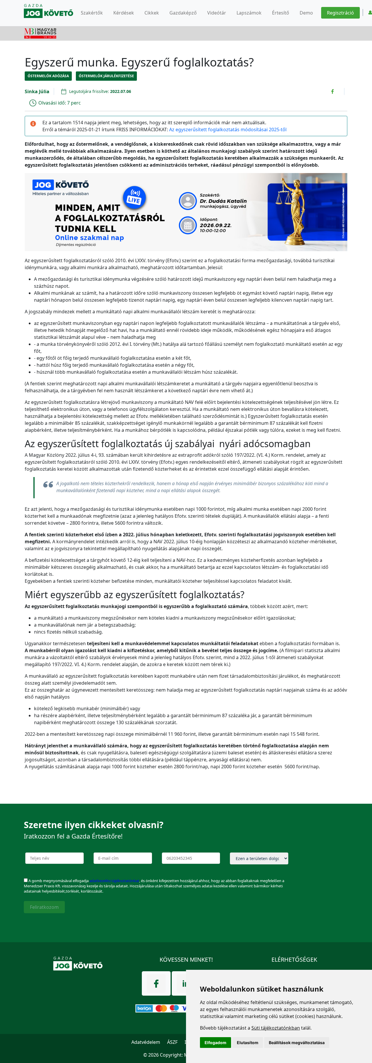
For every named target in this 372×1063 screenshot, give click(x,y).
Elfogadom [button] (215, 1042)
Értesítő (280, 13)
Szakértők (92, 13)
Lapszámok (249, 13)
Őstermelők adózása (48, 75)
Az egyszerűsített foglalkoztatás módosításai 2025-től (228, 129)
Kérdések (123, 13)
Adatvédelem (145, 1042)
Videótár (216, 13)
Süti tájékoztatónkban (275, 1028)
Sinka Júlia (37, 91)
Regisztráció (340, 13)
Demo (306, 13)
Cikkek (151, 13)
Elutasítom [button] (247, 1042)
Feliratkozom (44, 907)
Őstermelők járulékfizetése (106, 75)
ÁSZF (172, 1042)
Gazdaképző (183, 13)
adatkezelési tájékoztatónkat (114, 880)
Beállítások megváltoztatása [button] (297, 1042)
